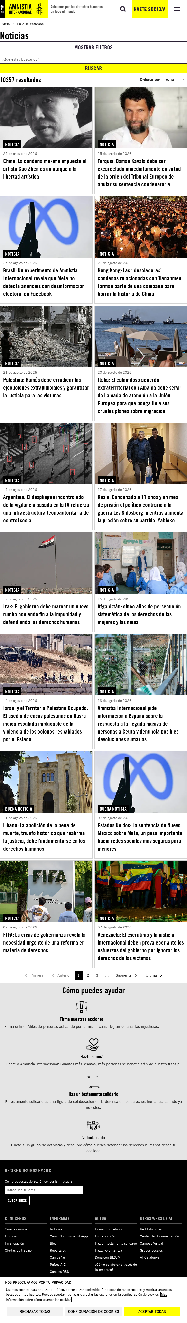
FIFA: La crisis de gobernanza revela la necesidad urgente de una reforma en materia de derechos (44, 942)
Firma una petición (109, 1229)
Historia (11, 1236)
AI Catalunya (149, 1257)
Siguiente (123, 975)
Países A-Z (58, 1264)
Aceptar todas (152, 1311)
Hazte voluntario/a (108, 1250)
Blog (53, 1243)
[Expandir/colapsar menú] (177, 9)
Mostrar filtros (93, 47)
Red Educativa (151, 1229)
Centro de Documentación (159, 1236)
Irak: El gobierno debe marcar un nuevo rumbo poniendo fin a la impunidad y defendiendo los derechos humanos (46, 614)
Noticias (56, 1229)
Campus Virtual (151, 1243)
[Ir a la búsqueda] (123, 9)
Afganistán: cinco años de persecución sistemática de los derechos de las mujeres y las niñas (139, 614)
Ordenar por (150, 79)
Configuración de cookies (93, 1311)
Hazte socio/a (150, 9)
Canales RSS (59, 1271)
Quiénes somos (16, 1229)
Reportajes (58, 1250)
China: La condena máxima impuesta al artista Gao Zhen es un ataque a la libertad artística (44, 168)
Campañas (57, 1257)
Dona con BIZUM (108, 1257)
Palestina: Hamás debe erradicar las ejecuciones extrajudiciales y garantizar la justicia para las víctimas (46, 387)
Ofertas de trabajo (18, 1250)
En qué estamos (30, 23)
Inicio (5, 23)
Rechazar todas (35, 1311)
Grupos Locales (151, 1250)
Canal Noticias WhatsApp (69, 1236)
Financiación (14, 1243)
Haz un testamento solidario (116, 1243)
